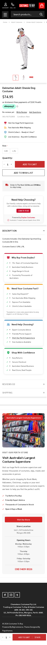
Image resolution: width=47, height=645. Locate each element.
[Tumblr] (17, 595)
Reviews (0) (8, 384)
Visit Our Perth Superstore (23, 338)
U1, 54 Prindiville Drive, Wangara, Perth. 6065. (23, 612)
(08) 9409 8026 (23, 569)
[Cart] (42, 6)
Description (9, 230)
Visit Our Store (23, 519)
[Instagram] (11, 595)
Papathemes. (7, 630)
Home (5, 22)
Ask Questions (35, 112)
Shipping (7, 392)
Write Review (21, 112)
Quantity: (7, 157)
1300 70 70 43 (23, 211)
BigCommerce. (18, 627)
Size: (5, 145)
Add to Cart (30, 164)
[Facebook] (5, 595)
